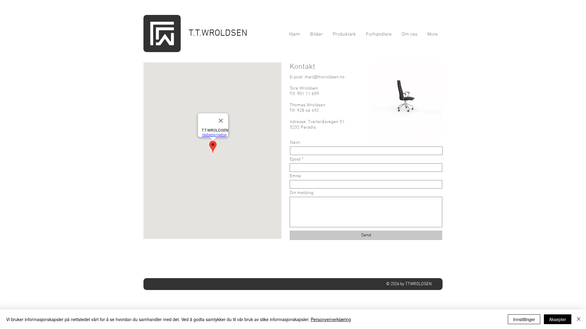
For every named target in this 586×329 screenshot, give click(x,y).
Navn (295, 142)
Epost (295, 159)
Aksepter (557, 319)
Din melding (301, 193)
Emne (295, 176)
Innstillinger (524, 319)
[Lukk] (578, 319)
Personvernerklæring (331, 319)
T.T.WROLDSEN (218, 33)
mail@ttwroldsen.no (325, 77)
